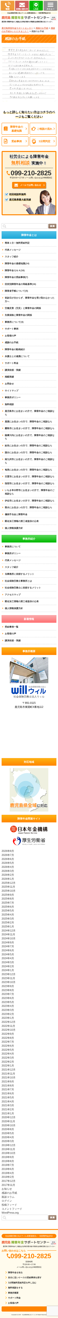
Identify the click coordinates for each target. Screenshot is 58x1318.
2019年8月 (8, 1161)
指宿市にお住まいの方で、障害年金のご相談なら (29, 483)
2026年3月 (8, 870)
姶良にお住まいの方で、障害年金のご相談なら (28, 445)
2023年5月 (8, 1002)
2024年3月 (8, 962)
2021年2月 (8, 1109)
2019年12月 (8, 1145)
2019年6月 (8, 1169)
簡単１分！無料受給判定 (17, 243)
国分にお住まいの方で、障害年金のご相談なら (28, 452)
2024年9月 (8, 942)
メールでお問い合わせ (30, 185)
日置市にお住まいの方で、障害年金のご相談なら (29, 476)
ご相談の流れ (44, 128)
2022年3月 (8, 1057)
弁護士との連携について (17, 356)
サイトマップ (11, 390)
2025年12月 (8, 882)
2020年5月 (8, 1133)
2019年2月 (8, 1176)
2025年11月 (8, 886)
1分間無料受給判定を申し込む (22, 1282)
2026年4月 (8, 866)
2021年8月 (8, 1085)
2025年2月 (8, 922)
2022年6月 (8, 1045)
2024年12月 (8, 930)
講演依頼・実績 (13, 370)
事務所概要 (13, 1293)
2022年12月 (8, 1021)
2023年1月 (8, 1017)
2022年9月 (8, 1033)
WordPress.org (10, 1212)
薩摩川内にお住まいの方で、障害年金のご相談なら (29, 437)
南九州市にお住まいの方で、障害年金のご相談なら (29, 461)
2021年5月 (8, 1097)
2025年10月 (8, 890)
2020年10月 (8, 1125)
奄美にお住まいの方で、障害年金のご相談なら (28, 469)
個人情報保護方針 (14, 528)
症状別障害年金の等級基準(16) (20, 284)
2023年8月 (8, 990)
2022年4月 (8, 1053)
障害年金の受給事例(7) (16, 277)
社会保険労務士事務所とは (18, 581)
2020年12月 (8, 1117)
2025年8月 (8, 898)
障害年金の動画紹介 (15, 349)
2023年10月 (8, 982)
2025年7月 (8, 902)
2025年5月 (8, 910)
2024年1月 (8, 970)
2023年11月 (8, 978)
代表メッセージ (13, 249)
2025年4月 (8, 914)
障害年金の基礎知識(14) (17, 263)
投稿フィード (9, 1204)
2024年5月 (8, 954)
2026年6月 (8, 859)
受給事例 (16, 141)
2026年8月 (8, 850)
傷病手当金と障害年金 (16, 514)
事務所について (13, 546)
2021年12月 (8, 1069)
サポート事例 (11, 328)
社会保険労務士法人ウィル (29, 696)
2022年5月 (8, 1049)
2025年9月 (8, 894)
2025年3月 (8, 918)
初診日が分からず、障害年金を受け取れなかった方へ (29, 299)
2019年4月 (8, 1173)
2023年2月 (8, 1014)
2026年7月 (8, 854)
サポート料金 (11, 363)
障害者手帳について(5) (16, 291)
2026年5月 (8, 862)
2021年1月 (8, 1113)
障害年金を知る (15, 1272)
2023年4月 (8, 1005)
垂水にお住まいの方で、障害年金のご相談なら (28, 507)
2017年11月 (8, 1184)
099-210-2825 (31, 173)
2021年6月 (8, 1093)
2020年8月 (8, 1129)
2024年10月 (8, 938)
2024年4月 (8, 958)
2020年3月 (8, 1141)
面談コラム (8, 1196)
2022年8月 (8, 1037)
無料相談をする (15, 1287)
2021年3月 (8, 1105)
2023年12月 (8, 974)
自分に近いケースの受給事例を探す (25, 1277)
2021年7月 (8, 1089)
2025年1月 (8, 926)
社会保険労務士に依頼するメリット (23, 587)
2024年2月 (8, 966)
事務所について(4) (14, 322)
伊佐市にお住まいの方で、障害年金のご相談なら (29, 500)
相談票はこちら (29, 1309)
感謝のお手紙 (42, 28)
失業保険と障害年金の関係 (18, 315)
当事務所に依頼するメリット (19, 574)
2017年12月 (8, 1180)
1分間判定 (44, 141)
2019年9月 (8, 1157)
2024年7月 (8, 946)
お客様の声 (10, 335)
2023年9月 (8, 986)
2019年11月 (8, 1149)
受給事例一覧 (11, 626)
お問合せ (9, 383)
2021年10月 (8, 1077)
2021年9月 (8, 1081)
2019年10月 (8, 1153)
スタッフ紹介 (11, 256)
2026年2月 (8, 874)
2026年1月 (8, 878)
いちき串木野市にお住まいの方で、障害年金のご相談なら (29, 492)
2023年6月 (8, 998)
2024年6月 (8, 950)
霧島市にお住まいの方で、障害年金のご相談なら (29, 428)
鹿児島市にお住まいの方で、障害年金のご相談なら (29, 413)
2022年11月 (8, 1025)
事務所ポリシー (13, 397)
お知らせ (7, 1188)
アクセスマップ (13, 594)
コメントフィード (12, 1208)
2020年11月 (8, 1121)
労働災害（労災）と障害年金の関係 (23, 308)
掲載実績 (9, 376)
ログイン (7, 1200)
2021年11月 (8, 1073)
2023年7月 (8, 994)
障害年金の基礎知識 (16, 128)
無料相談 (9, 404)
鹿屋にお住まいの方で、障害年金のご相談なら (28, 421)
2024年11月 (8, 934)
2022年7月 (8, 1041)
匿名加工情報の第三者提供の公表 (22, 521)
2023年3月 (8, 1009)
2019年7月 (8, 1164)
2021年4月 (8, 1101)
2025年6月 (8, 906)
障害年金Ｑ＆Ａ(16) (15, 270)
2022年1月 (8, 1065)
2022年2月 (8, 1061)
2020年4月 (8, 1137)
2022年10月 (8, 1029)
